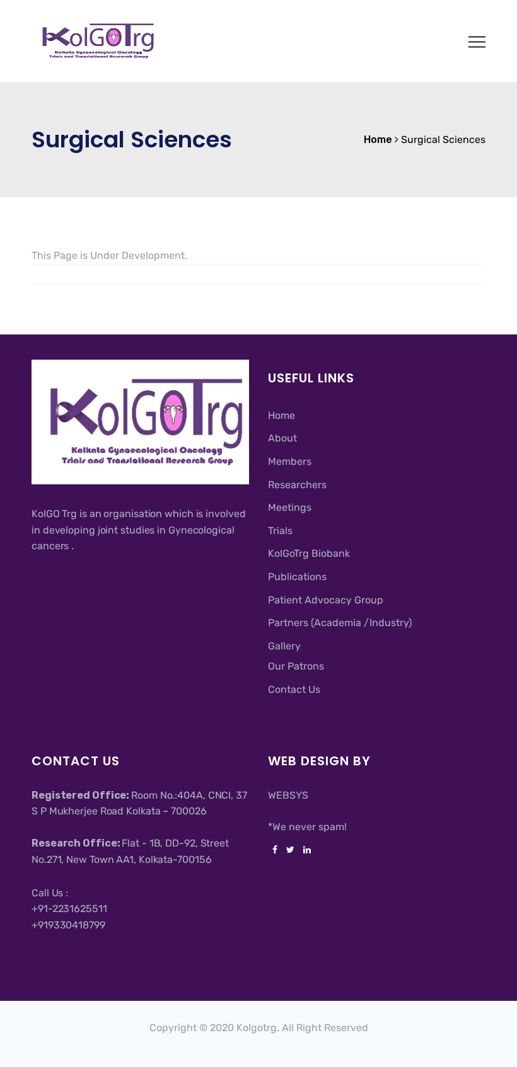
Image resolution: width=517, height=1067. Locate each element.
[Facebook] (275, 850)
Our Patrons (296, 666)
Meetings (289, 507)
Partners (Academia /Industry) (340, 623)
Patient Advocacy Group (325, 600)
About (282, 438)
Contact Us (294, 689)
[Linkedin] (305, 850)
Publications (297, 577)
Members (289, 461)
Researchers (297, 485)
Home (281, 415)
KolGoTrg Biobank (309, 553)
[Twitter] (290, 850)
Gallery (284, 646)
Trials (280, 531)
